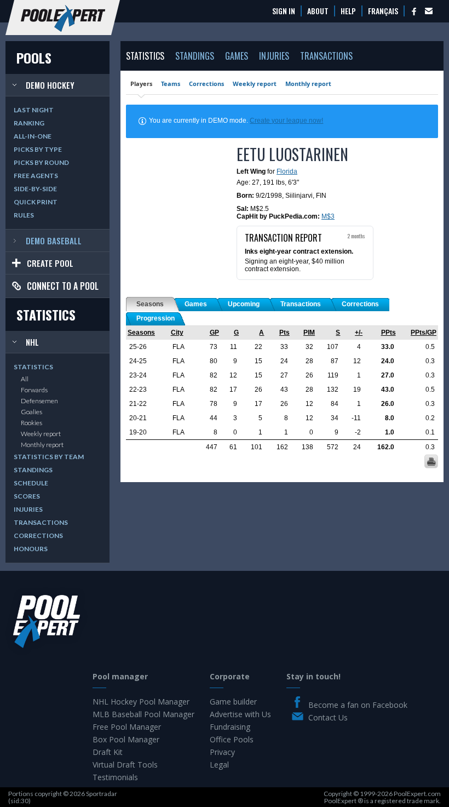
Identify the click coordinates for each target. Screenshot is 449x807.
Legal (219, 764)
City (177, 332)
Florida (287, 171)
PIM (309, 332)
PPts (388, 332)
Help (348, 10)
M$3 (328, 216)
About (318, 10)
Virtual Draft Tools (125, 764)
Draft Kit (108, 752)
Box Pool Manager (126, 739)
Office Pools (232, 739)
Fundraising (230, 727)
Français (383, 10)
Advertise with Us (240, 714)
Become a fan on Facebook (357, 705)
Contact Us (328, 717)
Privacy (222, 752)
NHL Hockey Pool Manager (141, 701)
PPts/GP (423, 332)
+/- (358, 332)
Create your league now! (286, 120)
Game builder (233, 701)
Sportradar (101, 793)
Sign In (283, 10)
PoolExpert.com (417, 793)
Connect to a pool (63, 286)
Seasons (141, 332)
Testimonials (115, 777)
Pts (284, 332)
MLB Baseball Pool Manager (143, 714)
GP (214, 332)
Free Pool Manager (127, 727)
